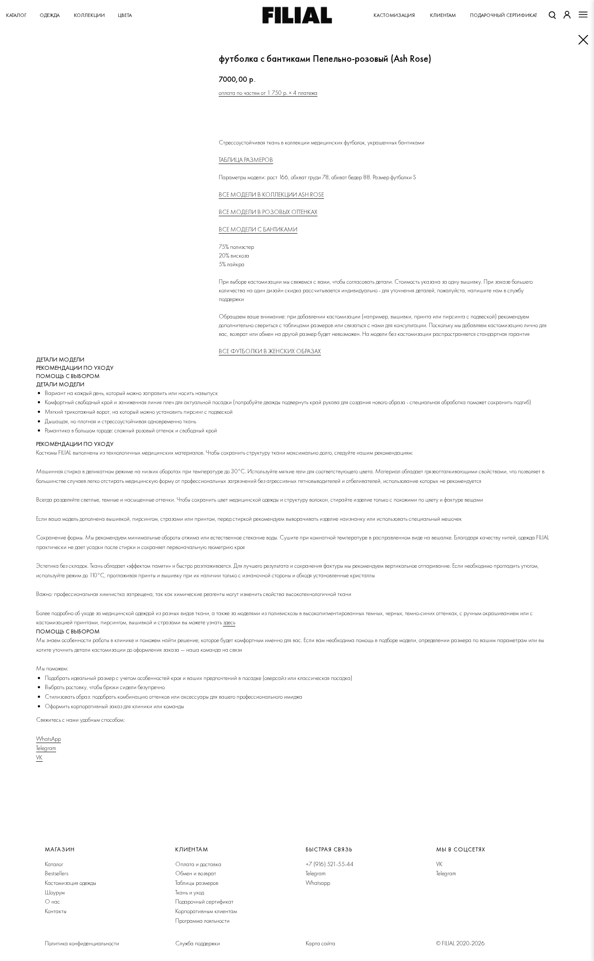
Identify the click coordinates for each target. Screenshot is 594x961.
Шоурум (55, 892)
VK (39, 757)
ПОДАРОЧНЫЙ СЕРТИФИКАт (503, 15)
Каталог (16, 15)
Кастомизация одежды (70, 883)
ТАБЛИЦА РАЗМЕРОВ (246, 160)
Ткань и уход (189, 892)
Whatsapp (318, 883)
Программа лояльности (202, 920)
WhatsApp (48, 739)
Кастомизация (394, 15)
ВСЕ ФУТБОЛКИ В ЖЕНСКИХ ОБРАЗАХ (270, 351)
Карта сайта (320, 943)
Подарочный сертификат (204, 901)
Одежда (50, 15)
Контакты (56, 911)
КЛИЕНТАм (443, 15)
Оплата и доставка (198, 864)
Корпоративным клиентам (206, 911)
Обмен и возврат (195, 873)
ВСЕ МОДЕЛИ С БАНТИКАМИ (258, 229)
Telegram (46, 748)
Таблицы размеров (196, 883)
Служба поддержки (197, 943)
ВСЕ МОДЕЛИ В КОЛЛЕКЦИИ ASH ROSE (271, 194)
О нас (52, 901)
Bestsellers (56, 873)
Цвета (125, 15)
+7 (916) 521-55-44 (330, 864)
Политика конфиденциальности (82, 943)
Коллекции (89, 15)
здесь (229, 622)
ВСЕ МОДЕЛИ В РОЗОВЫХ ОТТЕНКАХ (268, 212)
